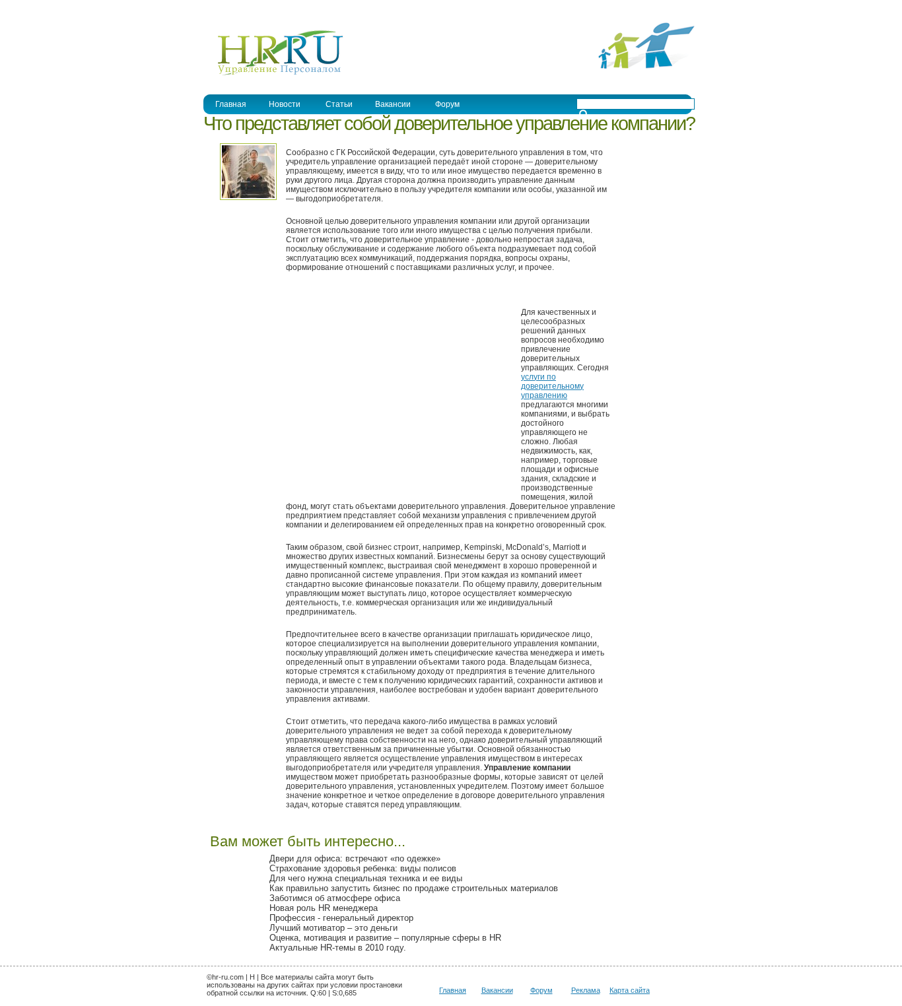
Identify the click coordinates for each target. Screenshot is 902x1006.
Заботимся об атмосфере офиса (334, 898)
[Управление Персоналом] (273, 75)
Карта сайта (629, 990)
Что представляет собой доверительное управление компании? (449, 123)
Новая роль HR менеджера (323, 908)
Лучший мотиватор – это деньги (333, 928)
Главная (230, 104)
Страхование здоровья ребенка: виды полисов (362, 868)
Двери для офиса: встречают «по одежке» (354, 858)
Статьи (339, 104)
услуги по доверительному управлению (552, 386)
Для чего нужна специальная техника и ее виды (365, 878)
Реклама (585, 990)
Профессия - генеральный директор (341, 918)
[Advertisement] (397, 393)
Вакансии (393, 104)
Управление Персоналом (252, 9)
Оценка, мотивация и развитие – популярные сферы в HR (385, 938)
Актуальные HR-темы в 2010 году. (337, 948)
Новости (284, 104)
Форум (447, 104)
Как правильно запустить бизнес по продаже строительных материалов (413, 888)
